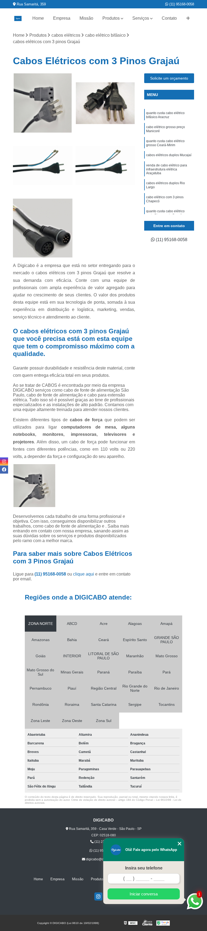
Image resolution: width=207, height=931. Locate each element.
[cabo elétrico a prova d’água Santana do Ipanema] (43, 228)
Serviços (140, 18)
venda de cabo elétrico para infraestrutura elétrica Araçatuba (166, 169)
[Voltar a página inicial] (18, 18)
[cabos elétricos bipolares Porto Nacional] (43, 103)
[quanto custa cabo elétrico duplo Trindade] (105, 103)
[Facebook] (4, 470)
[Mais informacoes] (188, 18)
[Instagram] (98, 896)
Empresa (61, 18)
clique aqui (83, 574)
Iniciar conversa (144, 894)
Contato (169, 18)
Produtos (111, 18)
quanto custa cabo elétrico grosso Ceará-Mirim (165, 143)
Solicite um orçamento (169, 78)
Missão (86, 18)
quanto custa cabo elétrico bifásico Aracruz (165, 115)
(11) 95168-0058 (181, 4)
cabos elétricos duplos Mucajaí (168, 155)
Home (38, 18)
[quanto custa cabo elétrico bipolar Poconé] (43, 166)
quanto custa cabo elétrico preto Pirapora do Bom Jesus (167, 213)
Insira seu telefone (144, 868)
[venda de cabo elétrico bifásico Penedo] (105, 166)
